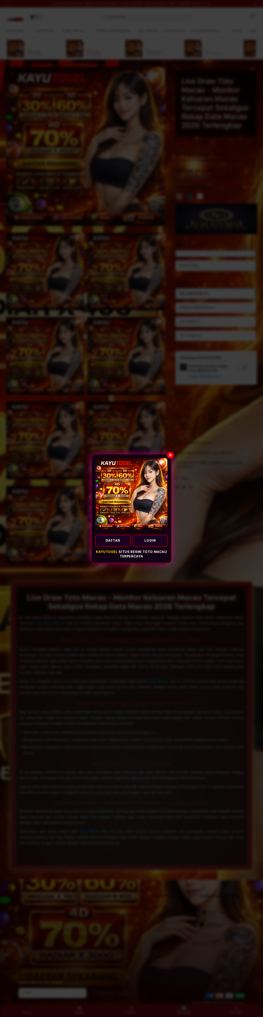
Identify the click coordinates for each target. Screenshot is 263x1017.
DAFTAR (113, 540)
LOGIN (150, 540)
